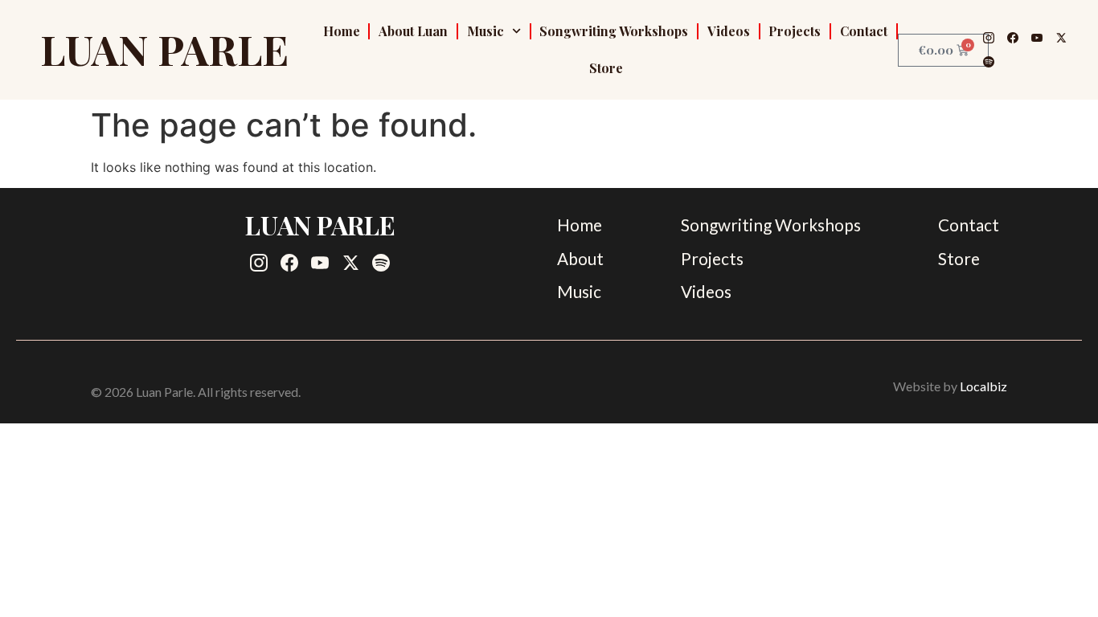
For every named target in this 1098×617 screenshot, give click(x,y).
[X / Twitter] (1061, 37)
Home (341, 30)
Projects (794, 30)
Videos (728, 30)
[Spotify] (988, 61)
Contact (863, 30)
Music (485, 30)
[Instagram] (988, 37)
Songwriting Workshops (613, 30)
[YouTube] (1037, 37)
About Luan (413, 30)
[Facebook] (1012, 37)
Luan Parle (164, 49)
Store (606, 67)
